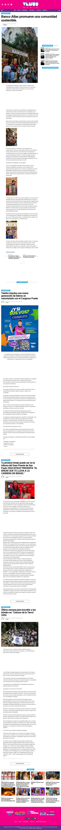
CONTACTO (39, 10)
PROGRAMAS (24, 10)
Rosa (7, 477)
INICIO (15, 10)
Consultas (32, 821)
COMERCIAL (44, 10)
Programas (25, 821)
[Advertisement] (22, 100)
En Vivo (20, 821)
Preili (7, 302)
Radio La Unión (32, 828)
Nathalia (5, 24)
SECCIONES (31, 10)
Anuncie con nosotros (41, 821)
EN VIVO (19, 10)
